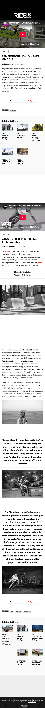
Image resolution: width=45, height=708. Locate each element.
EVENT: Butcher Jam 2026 (22, 134)
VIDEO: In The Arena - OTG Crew (7, 158)
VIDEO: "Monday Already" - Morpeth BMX (37, 134)
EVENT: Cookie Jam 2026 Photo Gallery (37, 635)
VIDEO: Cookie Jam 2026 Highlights (7, 134)
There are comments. (23, 101)
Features (6, 234)
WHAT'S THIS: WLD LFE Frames (22, 659)
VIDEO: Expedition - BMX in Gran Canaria (22, 158)
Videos (5, 51)
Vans (40, 263)
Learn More (32, 702)
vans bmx (18, 611)
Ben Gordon (13, 110)
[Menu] (35, 15)
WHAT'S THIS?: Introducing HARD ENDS (37, 659)
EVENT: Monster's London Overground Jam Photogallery (7, 636)
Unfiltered (9, 251)
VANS (11, 611)
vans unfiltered (27, 611)
